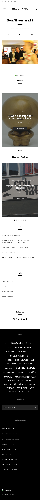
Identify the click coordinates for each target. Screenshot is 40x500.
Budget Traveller (9, 459)
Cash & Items (7, 302)
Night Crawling (25, 381)
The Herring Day (8, 252)
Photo (19, 384)
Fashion (31, 352)
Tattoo (10, 388)
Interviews (28, 363)
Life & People (7, 281)
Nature (12, 381)
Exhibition (22, 352)
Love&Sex (10, 372)
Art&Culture (16, 342)
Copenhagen (15, 181)
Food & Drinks (8, 297)
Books (10, 348)
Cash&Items (23, 347)
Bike (33, 343)
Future (25, 360)
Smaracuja (6, 454)
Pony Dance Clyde (9, 449)
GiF (33, 360)
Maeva (20, 81)
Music (8, 376)
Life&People (26, 367)
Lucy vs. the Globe (9, 470)
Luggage (23, 373)
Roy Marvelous (8, 429)
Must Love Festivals (27, 181)
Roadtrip (30, 384)
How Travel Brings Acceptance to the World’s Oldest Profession (17, 241)
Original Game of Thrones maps (15, 247)
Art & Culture (7, 291)
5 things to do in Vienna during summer (18, 258)
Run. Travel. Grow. (10, 434)
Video (22, 392)
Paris (22, 111)
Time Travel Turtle (9, 464)
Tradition (23, 388)
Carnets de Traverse (10, 439)
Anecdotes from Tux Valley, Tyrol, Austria (19, 263)
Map (33, 372)
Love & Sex (6, 286)
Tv (32, 388)
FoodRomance (12, 360)
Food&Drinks (20, 355)
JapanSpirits (9, 368)
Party (8, 384)
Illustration (14, 363)
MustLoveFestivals (26, 377)
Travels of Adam (9, 475)
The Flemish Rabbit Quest (12, 235)
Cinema (11, 351)
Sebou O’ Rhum (8, 444)
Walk (29, 391)
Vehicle (13, 392)
